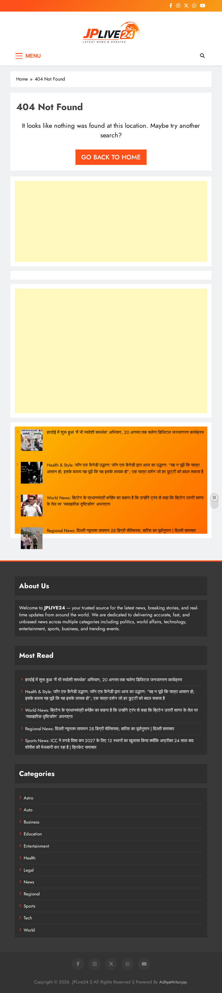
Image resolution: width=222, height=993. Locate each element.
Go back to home (111, 157)
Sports (29, 906)
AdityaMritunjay (173, 982)
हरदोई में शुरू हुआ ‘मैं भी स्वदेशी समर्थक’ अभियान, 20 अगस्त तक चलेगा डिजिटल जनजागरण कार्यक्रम (125, 432)
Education (33, 834)
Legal (29, 870)
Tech (28, 918)
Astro (28, 798)
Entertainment (36, 846)
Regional (32, 894)
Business (31, 822)
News (29, 882)
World (29, 930)
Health (30, 858)
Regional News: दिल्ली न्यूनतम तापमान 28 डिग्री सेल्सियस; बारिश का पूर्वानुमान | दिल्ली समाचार (121, 530)
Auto (28, 810)
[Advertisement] (111, 221)
